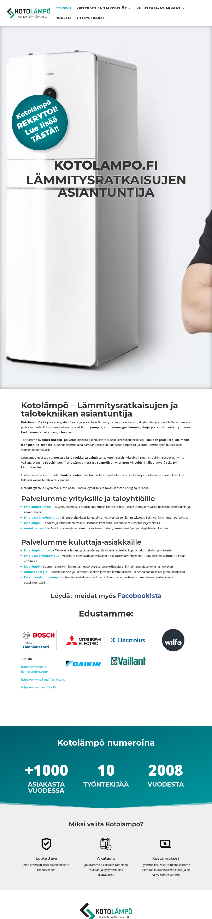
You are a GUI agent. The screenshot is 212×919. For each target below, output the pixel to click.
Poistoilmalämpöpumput (42, 577)
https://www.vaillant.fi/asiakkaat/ (43, 679)
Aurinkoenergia (35, 528)
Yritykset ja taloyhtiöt (101, 8)
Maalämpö (32, 523)
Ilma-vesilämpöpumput (41, 517)
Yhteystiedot (90, 18)
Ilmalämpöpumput (38, 507)
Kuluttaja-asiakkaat (158, 8)
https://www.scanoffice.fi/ (38, 687)
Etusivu (63, 8)
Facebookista (139, 596)
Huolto (63, 18)
